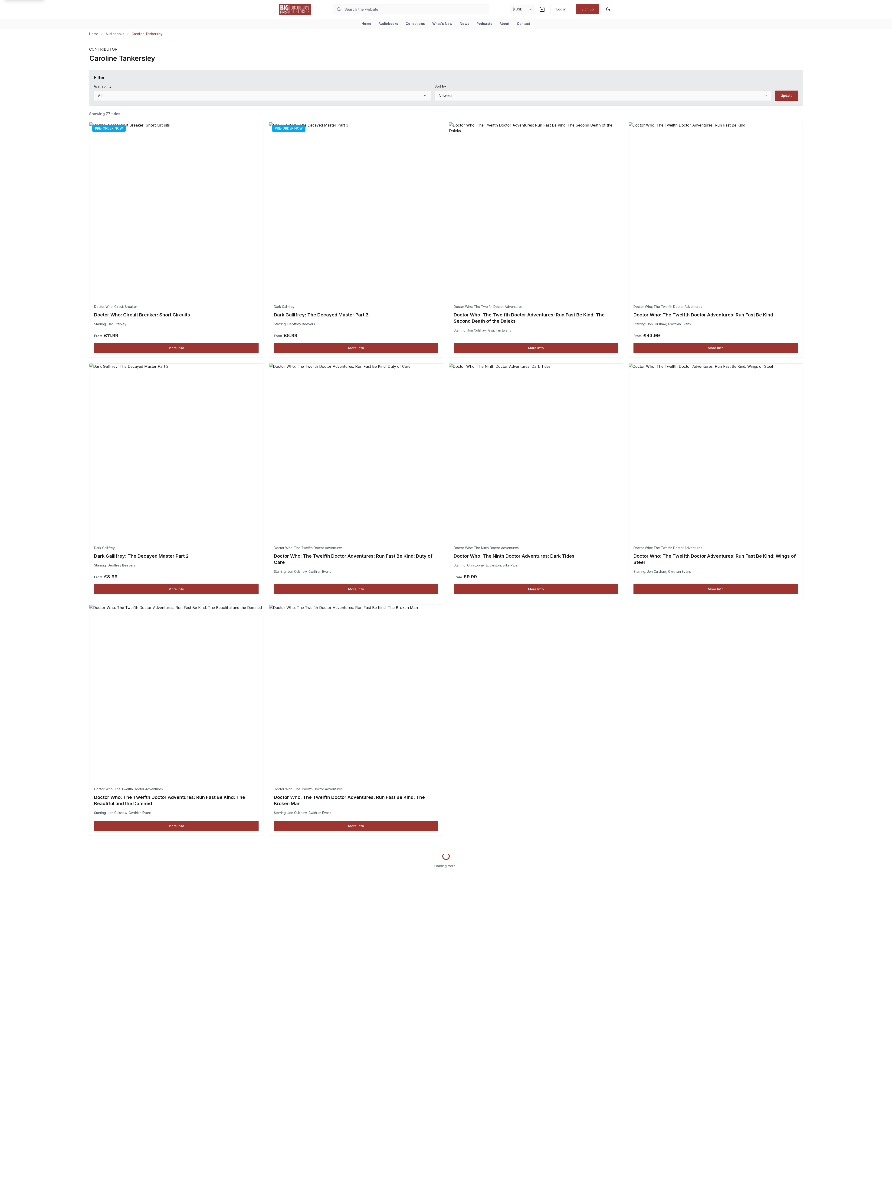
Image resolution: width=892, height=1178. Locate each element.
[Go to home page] (295, 9)
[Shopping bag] (542, 9)
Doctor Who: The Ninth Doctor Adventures (486, 548)
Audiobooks (388, 24)
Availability (103, 86)
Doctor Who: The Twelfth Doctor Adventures (488, 307)
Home (366, 24)
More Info (176, 348)
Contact (523, 24)
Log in (561, 9)
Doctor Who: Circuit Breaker (115, 307)
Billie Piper (511, 565)
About (504, 24)
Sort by (440, 86)
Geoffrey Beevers (301, 324)
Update (787, 96)
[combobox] (262, 96)
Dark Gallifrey (284, 307)
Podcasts (484, 24)
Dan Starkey (117, 324)
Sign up (587, 9)
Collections (415, 24)
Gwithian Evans (499, 330)
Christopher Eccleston (484, 565)
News (464, 24)
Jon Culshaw (476, 330)
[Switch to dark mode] (608, 9)
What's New (442, 24)
